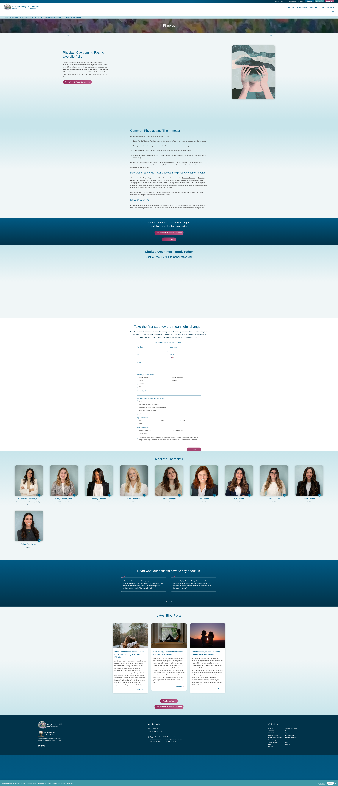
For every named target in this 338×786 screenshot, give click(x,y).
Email (139, 354)
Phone (172, 354)
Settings (322, 783)
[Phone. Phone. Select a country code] (172, 357)
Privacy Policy (69, 783)
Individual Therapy (273, 735)
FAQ (269, 744)
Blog (286, 733)
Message (140, 362)
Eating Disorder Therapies (275, 737)
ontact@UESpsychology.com (295, 1)
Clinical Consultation (273, 742)
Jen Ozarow (204, 499)
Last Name (173, 347)
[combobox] (169, 394)
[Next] (172, 601)
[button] (329, 1)
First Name (140, 347)
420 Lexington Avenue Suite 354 (173, 739)
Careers (287, 742)
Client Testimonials (289, 735)
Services (270, 746)
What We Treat (272, 733)
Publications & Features (291, 737)
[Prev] (166, 601)
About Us (270, 728)
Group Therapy (272, 740)
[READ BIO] (39, 495)
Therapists (271, 730)
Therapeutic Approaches (291, 728)
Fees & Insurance (289, 740)
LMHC (204, 502)
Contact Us (287, 744)
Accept (330, 783)
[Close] (336, 783)
